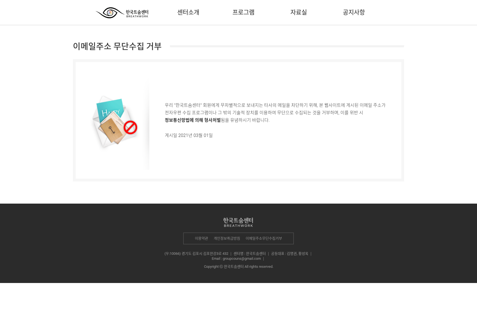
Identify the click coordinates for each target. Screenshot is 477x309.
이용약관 (201, 238)
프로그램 (243, 12)
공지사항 (354, 12)
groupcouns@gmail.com (242, 258)
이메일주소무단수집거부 (264, 238)
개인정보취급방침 (227, 238)
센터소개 (188, 12)
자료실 (298, 12)
